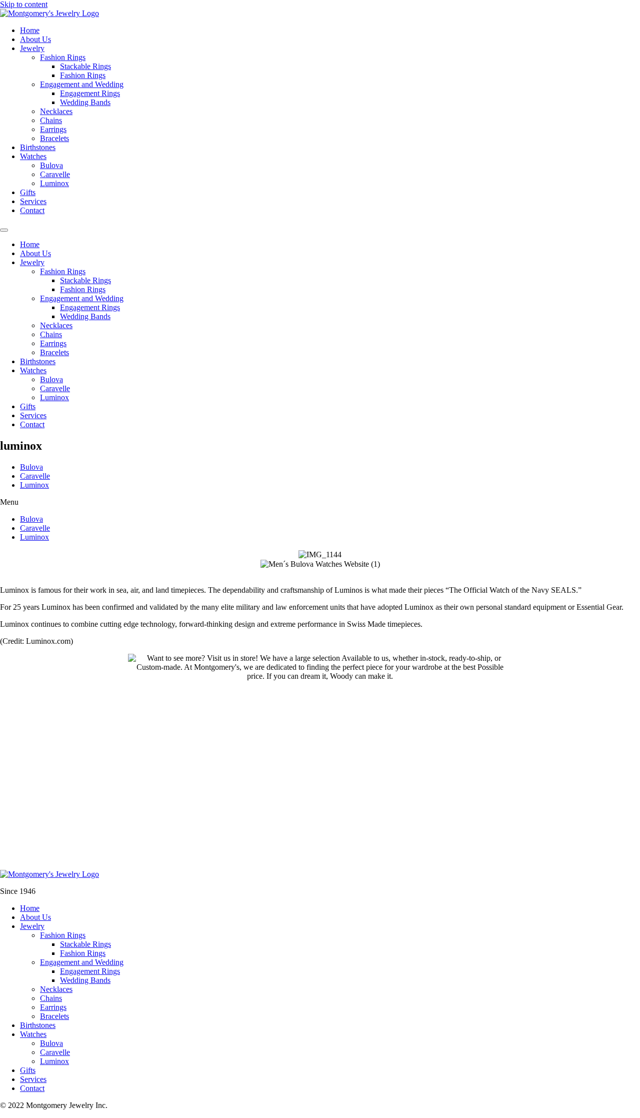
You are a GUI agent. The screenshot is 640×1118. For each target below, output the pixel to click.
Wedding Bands (85, 102)
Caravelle (55, 174)
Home (30, 30)
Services (33, 201)
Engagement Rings (90, 93)
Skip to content (24, 4)
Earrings (53, 129)
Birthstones (38, 147)
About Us (35, 39)
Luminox (54, 183)
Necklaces (56, 111)
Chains (51, 120)
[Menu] (4, 230)
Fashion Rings (63, 57)
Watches (33, 156)
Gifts (28, 192)
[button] (320, 502)
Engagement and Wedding (82, 84)
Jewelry (32, 48)
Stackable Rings (85, 66)
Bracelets (54, 138)
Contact (32, 210)
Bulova (51, 165)
